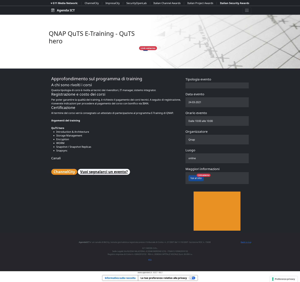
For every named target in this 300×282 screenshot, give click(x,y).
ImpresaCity (112, 3)
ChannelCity (92, 3)
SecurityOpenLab (136, 3)
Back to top (246, 242)
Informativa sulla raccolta (120, 277)
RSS (150, 259)
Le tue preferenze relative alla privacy (164, 277)
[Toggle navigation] (246, 10)
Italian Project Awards (200, 3)
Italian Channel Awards (167, 3)
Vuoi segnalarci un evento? (104, 171)
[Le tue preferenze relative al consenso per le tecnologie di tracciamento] (284, 279)
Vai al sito (197, 177)
